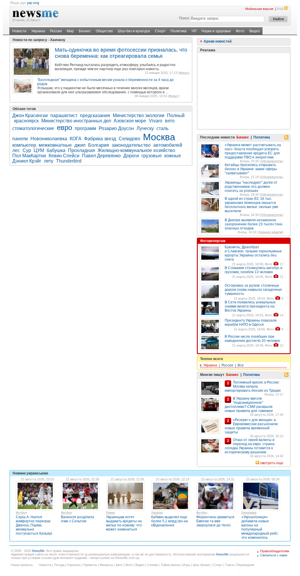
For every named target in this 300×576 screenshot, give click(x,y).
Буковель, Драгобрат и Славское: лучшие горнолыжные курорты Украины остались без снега (253, 253)
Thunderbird (68, 160)
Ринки (110, 512)
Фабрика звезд (100, 138)
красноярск (26, 120)
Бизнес (85, 31)
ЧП (194, 31)
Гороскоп (74, 565)
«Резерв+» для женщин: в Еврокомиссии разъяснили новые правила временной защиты (251, 426)
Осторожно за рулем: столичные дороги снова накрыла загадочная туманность (253, 289)
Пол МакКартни (29, 155)
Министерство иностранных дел (76, 120)
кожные (172, 155)
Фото (240, 31)
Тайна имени (170, 565)
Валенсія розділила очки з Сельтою (77, 519)
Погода (59, 565)
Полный (176, 115)
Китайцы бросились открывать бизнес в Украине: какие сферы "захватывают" (251, 169)
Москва (159, 137)
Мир (70, 31)
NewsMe (38, 551)
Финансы (106, 565)
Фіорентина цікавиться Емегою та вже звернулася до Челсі (215, 521)
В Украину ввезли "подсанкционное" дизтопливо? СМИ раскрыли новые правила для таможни (249, 404)
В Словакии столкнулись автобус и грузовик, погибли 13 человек (253, 270)
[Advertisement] (244, 91)
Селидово (129, 138)
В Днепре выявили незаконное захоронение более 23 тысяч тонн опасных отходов (253, 224)
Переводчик (245, 565)
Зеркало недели (270, 232)
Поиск (184, 18)
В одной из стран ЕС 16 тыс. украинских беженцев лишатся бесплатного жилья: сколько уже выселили (251, 205)
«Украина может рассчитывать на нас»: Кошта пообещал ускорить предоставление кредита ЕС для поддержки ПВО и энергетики (253, 151)
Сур (27, 150)
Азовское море (130, 120)
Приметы (90, 565)
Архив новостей (217, 41)
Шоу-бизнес (202, 565)
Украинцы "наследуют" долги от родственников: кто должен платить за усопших (251, 186)
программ (85, 128)
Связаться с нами (273, 555)
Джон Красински (30, 115)
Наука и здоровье (216, 31)
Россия (56, 31)
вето (170, 120)
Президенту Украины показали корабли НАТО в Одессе (251, 322)
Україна (157, 512)
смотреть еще (271, 463)
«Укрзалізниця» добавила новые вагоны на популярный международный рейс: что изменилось (260, 527)
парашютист (63, 115)
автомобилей (167, 145)
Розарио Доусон (116, 128)
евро (64, 127)
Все (241, 365)
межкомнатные (55, 145)
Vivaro (155, 120)
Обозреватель (271, 161)
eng (36, 3)
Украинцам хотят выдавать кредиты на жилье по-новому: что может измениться (124, 523)
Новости (19, 31)
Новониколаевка (48, 138)
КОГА (75, 138)
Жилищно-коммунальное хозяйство (136, 150)
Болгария (98, 145)
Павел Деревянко (101, 155)
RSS (280, 9)
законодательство (131, 145)
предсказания (95, 115)
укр (29, 3)
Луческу (145, 128)
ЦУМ (39, 150)
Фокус (183, 73)
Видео (254, 31)
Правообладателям (274, 551)
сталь (162, 128)
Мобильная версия (259, 9)
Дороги (131, 155)
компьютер (24, 145)
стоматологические (33, 128)
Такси (229, 565)
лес (16, 150)
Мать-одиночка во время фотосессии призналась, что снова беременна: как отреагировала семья (121, 53)
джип (80, 145)
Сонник (152, 565)
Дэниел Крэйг (26, 160)
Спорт (160, 31)
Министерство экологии (138, 115)
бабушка (56, 150)
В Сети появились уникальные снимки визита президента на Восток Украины (250, 306)
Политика (179, 31)
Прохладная (81, 150)
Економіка (248, 512)
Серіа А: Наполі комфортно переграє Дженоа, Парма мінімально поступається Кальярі (34, 525)
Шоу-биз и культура (134, 31)
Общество (104, 31)
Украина (38, 31)
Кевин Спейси (64, 155)
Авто (119, 565)
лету (48, 160)
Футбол (21, 512)
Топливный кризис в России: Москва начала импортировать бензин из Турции (253, 386)
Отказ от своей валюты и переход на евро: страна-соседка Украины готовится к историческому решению (250, 446)
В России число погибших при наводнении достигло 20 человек (252, 339)
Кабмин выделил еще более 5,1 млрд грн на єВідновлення (169, 521)
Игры (186, 565)
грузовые (152, 155)
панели (20, 138)
